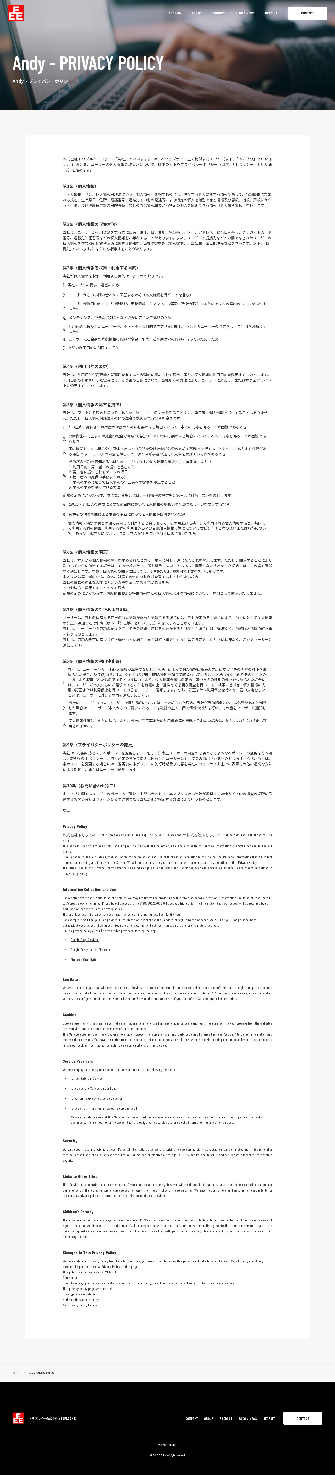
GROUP (196, 13)
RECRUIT (271, 13)
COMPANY (175, 13)
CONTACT (307, 13)
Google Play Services (85, 939)
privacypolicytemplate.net (80, 1294)
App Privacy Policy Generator (82, 1305)
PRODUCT (218, 13)
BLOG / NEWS (245, 13)
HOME (16, 1373)
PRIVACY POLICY (167, 1444)
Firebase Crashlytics (84, 959)
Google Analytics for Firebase (90, 949)
